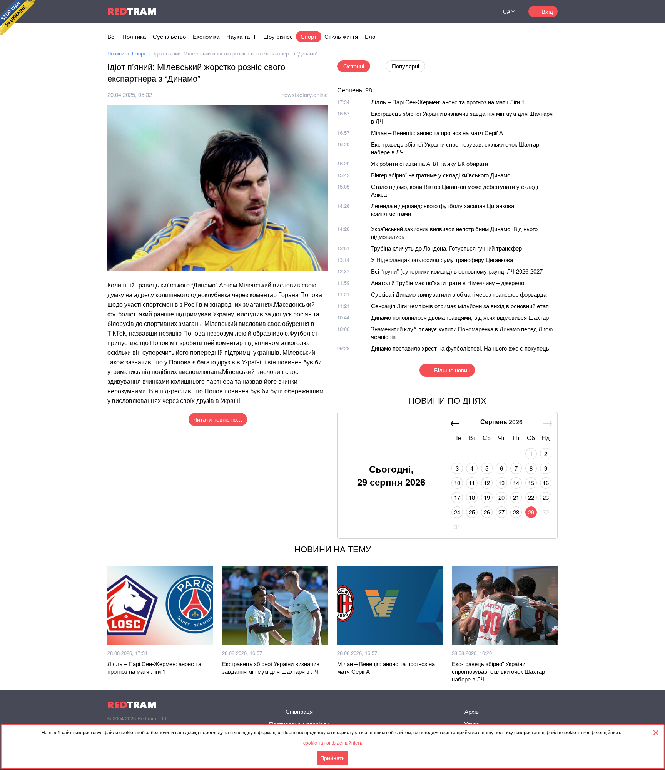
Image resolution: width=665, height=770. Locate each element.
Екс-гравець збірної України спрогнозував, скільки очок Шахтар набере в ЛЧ (455, 148)
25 (472, 512)
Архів (471, 711)
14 (516, 483)
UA (506, 11)
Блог (371, 36)
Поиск (480, 11)
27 (501, 512)
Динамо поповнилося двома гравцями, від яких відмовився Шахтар (460, 317)
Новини (115, 53)
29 (531, 512)
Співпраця (299, 711)
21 (516, 497)
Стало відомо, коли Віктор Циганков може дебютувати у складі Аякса (454, 190)
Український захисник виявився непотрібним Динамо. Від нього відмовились (454, 233)
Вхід (547, 11)
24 (457, 512)
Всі (111, 36)
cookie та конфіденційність (332, 742)
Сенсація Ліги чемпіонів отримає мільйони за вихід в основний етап (460, 306)
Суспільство (169, 36)
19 (487, 497)
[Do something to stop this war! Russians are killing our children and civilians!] (17, 17)
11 (472, 483)
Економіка (206, 36)
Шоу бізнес (278, 36)
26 (487, 512)
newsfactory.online (304, 94)
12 (487, 483)
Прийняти (332, 758)
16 (546, 483)
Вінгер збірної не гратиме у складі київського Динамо (440, 175)
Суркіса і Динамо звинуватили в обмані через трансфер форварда (458, 294)
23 (546, 497)
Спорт (309, 36)
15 (531, 483)
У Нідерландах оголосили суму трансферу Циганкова (442, 260)
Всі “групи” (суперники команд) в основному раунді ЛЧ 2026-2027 (457, 271)
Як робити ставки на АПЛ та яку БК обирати (429, 163)
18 (472, 497)
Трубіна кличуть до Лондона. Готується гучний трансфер (446, 248)
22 (531, 497)
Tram (132, 11)
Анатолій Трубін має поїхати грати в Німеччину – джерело (447, 283)
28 (516, 512)
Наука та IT (241, 36)
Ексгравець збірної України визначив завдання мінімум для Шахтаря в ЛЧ (462, 117)
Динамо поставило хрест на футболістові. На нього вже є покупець (460, 348)
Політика (134, 36)
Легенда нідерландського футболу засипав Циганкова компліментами (442, 209)
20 (501, 497)
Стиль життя (341, 36)
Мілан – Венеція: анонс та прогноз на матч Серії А (437, 133)
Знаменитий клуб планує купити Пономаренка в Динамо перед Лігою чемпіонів (462, 333)
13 (501, 483)
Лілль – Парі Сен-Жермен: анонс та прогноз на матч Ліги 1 (448, 102)
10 (457, 483)
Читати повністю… (217, 419)
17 (457, 497)
